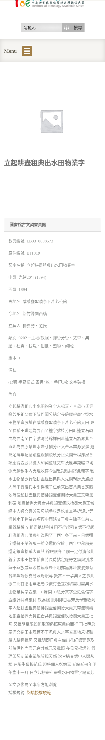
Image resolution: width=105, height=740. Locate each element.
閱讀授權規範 (39, 693)
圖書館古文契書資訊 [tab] (28, 225)
